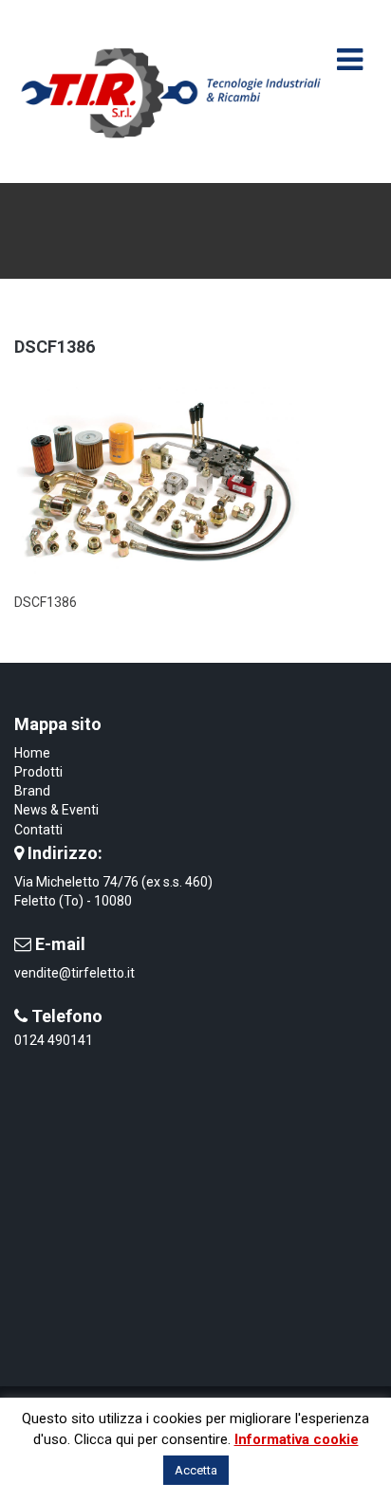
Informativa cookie (296, 1439)
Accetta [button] (196, 1470)
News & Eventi (56, 809)
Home (32, 752)
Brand (32, 790)
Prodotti (38, 771)
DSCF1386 (54, 347)
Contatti (38, 829)
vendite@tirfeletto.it (74, 972)
